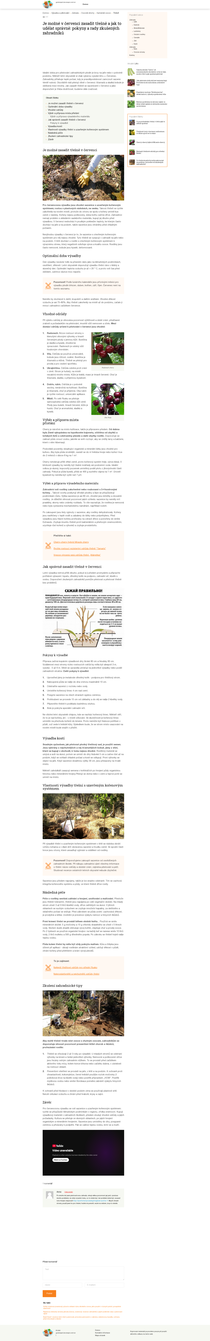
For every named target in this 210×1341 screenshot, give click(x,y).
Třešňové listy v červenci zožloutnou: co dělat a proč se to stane (150, 132)
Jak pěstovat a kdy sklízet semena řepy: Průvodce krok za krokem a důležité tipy (151, 82)
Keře (135, 49)
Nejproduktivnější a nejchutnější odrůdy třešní (76, 974)
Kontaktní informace (102, 1333)
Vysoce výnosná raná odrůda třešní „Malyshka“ (77, 555)
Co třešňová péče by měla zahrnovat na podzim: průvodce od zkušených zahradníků (150, 162)
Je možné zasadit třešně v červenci (65, 104)
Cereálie (137, 37)
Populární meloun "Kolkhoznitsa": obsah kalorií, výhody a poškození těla (151, 93)
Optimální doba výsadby (60, 107)
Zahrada (132, 20)
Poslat (49, 1293)
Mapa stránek (100, 1335)
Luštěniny (137, 31)
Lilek (135, 22)
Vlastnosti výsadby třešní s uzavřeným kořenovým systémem (78, 130)
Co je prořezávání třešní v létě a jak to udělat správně (150, 122)
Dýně (135, 44)
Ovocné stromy (139, 52)
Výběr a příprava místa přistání (63, 113)
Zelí (135, 41)
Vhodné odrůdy (55, 110)
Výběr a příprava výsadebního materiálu (70, 117)
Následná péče (55, 133)
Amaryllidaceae (139, 28)
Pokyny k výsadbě (59, 123)
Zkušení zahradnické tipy (60, 136)
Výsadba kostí (55, 126)
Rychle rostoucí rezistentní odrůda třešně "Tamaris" (80, 549)
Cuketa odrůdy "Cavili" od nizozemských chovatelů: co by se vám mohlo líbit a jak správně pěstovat (151, 72)
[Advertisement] (83, 54)
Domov (85, 4)
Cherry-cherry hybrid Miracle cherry (71, 542)
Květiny (132, 55)
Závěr (51, 140)
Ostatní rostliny (139, 34)
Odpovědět (69, 1192)
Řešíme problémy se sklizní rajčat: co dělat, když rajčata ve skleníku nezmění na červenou (151, 104)
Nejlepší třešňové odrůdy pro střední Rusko (75, 968)
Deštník (136, 25)
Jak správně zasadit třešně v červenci (67, 120)
